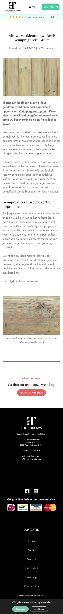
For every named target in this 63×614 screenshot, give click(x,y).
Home (31, 541)
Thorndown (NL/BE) (32, 439)
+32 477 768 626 (33, 450)
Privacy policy (31, 586)
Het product (31, 568)
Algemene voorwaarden (31, 595)
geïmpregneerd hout (39, 153)
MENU (35, 7)
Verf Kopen (51, 7)
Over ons (31, 559)
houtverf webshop (19, 222)
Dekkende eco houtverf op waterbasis (31, 434)
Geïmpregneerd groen (33, 111)
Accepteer (20, 609)
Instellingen (39, 609)
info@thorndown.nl (33, 456)
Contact (32, 550)
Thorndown (47, 48)
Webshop (32, 577)
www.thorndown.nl (33, 459)
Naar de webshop (31, 392)
